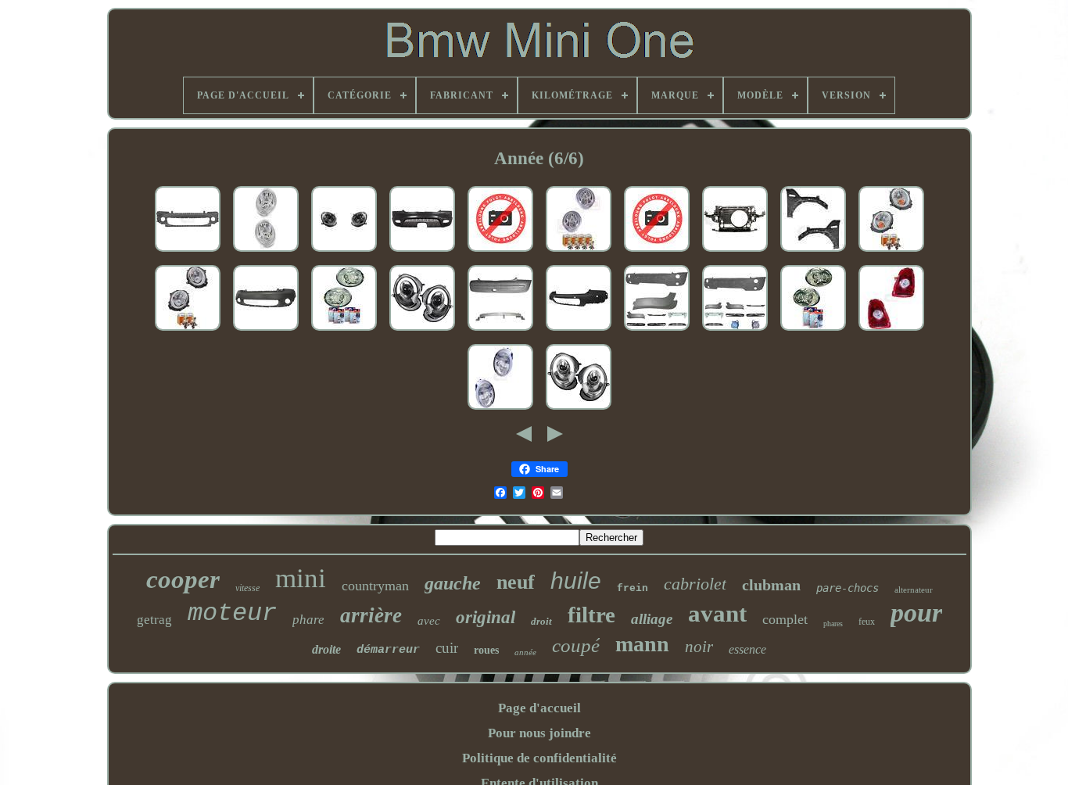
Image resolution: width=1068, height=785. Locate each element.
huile (575, 580)
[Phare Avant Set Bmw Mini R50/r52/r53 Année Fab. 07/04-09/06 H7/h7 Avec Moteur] (265, 252)
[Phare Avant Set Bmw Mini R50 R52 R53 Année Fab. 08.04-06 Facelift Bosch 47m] (344, 331)
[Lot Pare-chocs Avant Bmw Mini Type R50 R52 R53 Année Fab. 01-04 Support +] (656, 331)
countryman (375, 585)
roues (486, 650)
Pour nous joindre (539, 733)
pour (916, 612)
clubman (771, 584)
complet (785, 619)
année (525, 652)
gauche (453, 583)
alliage (651, 619)
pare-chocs (847, 588)
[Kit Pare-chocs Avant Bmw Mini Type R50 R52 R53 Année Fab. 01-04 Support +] (734, 331)
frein (632, 588)
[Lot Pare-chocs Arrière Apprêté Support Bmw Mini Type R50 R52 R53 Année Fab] (500, 331)
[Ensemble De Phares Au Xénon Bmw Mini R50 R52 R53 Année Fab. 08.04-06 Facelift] (813, 331)
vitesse (247, 587)
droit (541, 621)
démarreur (388, 650)
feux (866, 621)
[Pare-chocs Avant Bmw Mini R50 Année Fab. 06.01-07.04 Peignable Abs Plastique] (500, 252)
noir (699, 646)
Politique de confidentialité (539, 758)
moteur (232, 613)
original (485, 617)
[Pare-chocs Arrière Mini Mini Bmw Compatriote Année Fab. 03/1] (578, 331)
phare (308, 619)
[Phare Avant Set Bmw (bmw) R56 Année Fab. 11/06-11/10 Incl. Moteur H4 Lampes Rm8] (891, 252)
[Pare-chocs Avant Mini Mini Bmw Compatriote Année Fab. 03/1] (265, 331)
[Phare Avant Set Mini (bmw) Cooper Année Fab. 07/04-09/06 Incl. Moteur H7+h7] (578, 252)
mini (300, 578)
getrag (154, 619)
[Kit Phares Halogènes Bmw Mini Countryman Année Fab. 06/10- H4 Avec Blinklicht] (344, 252)
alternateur (913, 589)
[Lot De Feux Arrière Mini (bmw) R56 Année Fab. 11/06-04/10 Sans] (891, 331)
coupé (576, 645)
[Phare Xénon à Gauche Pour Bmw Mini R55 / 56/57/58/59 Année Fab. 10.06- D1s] (656, 252)
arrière (371, 615)
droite (326, 649)
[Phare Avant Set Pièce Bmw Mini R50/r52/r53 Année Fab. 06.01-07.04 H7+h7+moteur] (500, 410)
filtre (591, 614)
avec (429, 621)
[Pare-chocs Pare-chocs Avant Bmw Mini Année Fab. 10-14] (187, 252)
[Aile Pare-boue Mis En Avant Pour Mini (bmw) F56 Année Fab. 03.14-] (813, 252)
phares (833, 623)
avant (717, 613)
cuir (446, 648)
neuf (515, 582)
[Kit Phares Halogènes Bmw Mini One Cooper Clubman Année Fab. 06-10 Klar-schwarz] (422, 331)
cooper (183, 579)
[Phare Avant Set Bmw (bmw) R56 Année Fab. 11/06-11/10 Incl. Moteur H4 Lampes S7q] (187, 331)
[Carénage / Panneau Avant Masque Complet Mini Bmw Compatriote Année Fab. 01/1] (734, 252)
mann (642, 644)
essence (747, 649)
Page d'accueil (539, 708)
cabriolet (695, 583)
